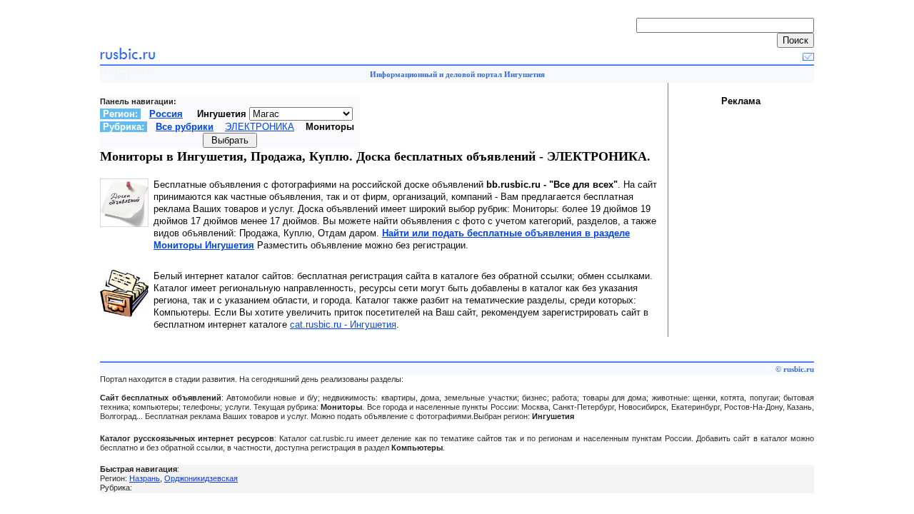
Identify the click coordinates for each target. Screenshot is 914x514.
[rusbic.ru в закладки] (808, 57)
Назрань (144, 478)
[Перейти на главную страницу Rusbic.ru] (127, 57)
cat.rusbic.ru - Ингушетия (343, 324)
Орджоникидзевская (201, 478)
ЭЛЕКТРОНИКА (259, 126)
